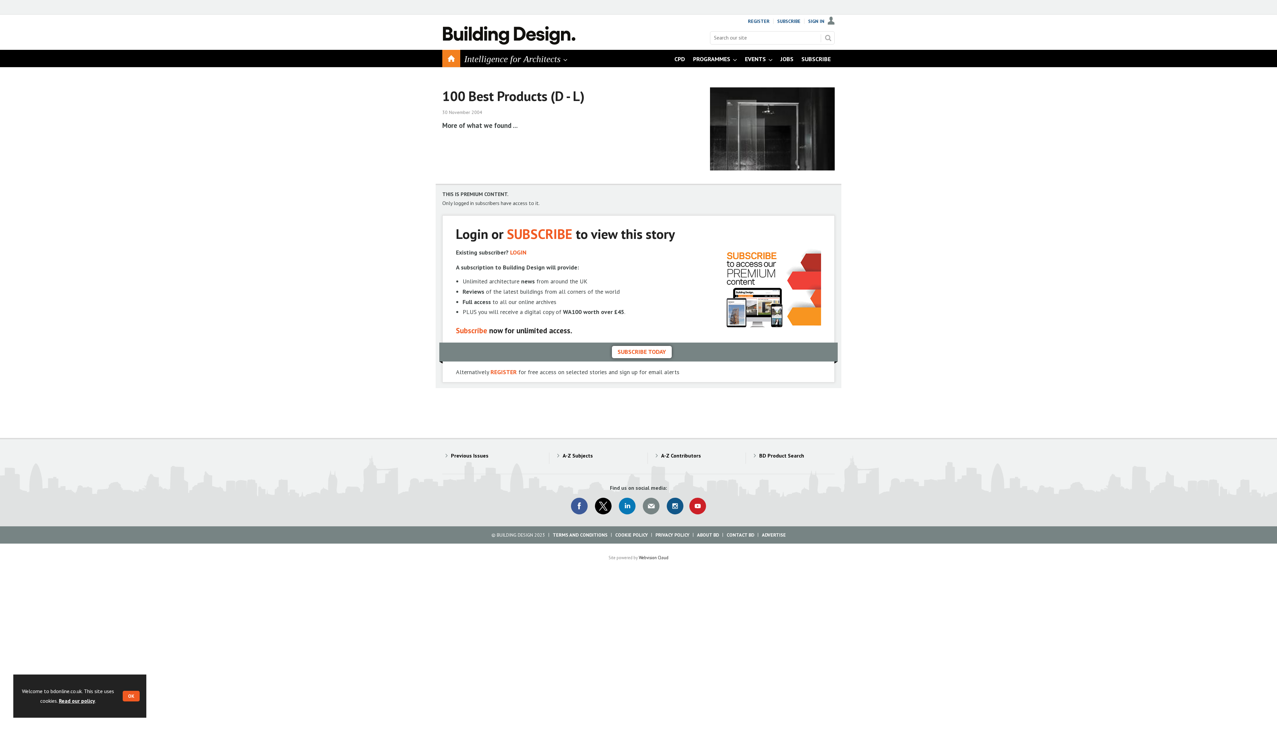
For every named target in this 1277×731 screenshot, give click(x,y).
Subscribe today (642, 352)
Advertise (774, 535)
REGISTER (504, 372)
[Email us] (651, 506)
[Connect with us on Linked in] (627, 506)
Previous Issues (470, 455)
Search (828, 38)
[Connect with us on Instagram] (675, 506)
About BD (708, 535)
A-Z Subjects (578, 455)
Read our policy (77, 700)
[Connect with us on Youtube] (697, 506)
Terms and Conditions (580, 535)
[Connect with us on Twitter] (603, 506)
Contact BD (740, 535)
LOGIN (518, 252)
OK (131, 696)
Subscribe (788, 21)
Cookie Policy (631, 535)
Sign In (816, 21)
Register (759, 21)
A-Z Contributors (681, 455)
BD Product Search (781, 455)
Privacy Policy (672, 535)
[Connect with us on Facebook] (579, 506)
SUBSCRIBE (539, 234)
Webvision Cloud (653, 557)
